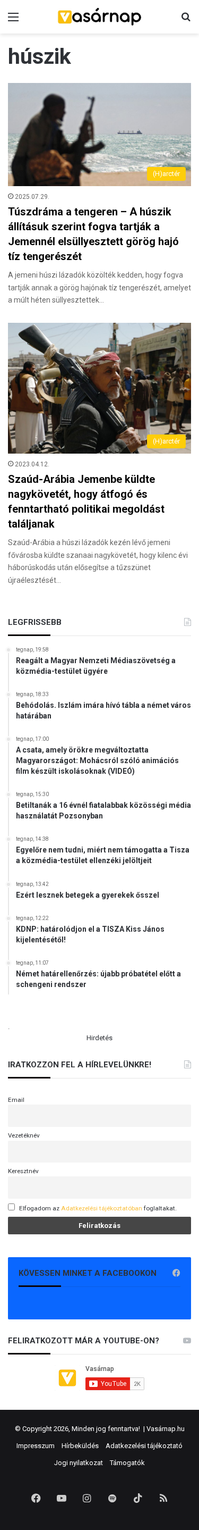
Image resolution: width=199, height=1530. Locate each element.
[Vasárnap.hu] (99, 16)
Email (16, 1099)
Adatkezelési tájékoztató (144, 1446)
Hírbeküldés (80, 1446)
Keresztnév (23, 1171)
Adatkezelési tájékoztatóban (101, 1208)
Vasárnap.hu (165, 1429)
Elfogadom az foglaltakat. (98, 1208)
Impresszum (35, 1446)
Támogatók (127, 1463)
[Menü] (13, 21)
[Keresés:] (185, 21)
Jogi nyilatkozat (78, 1463)
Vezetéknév (24, 1135)
